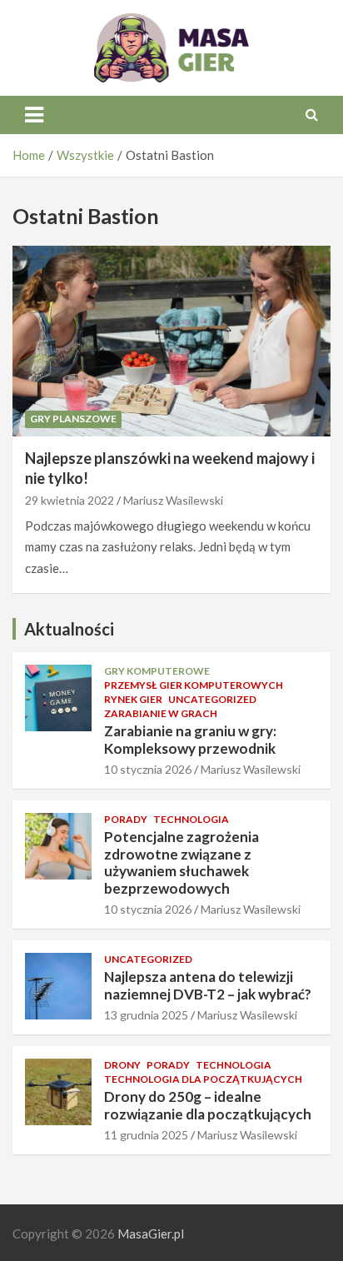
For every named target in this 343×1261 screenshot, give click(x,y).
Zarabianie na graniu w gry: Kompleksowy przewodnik (190, 739)
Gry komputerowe (157, 671)
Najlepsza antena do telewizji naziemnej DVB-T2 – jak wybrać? (207, 985)
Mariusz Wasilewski (173, 500)
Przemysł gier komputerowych (193, 685)
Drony (122, 1065)
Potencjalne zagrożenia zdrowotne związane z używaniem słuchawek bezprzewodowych (181, 862)
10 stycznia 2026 (147, 769)
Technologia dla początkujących (203, 1079)
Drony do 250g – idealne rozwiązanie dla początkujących (207, 1105)
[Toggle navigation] (34, 115)
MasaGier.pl (150, 1233)
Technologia (191, 819)
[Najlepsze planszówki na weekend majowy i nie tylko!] (171, 341)
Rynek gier (133, 699)
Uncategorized (212, 699)
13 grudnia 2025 (146, 1015)
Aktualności (69, 629)
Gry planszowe (73, 418)
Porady (125, 819)
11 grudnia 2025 (146, 1135)
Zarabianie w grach (160, 713)
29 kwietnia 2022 (69, 500)
